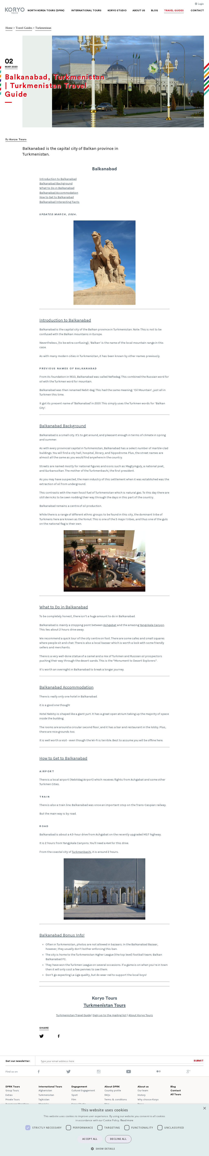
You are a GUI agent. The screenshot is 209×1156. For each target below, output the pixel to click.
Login (200, 4)
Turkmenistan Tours (104, 1005)
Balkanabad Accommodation (58, 192)
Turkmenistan (43, 27)
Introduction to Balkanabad (58, 179)
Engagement (79, 1086)
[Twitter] (41, 1036)
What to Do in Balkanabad (56, 188)
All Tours (175, 1094)
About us (143, 1086)
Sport (74, 1095)
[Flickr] (158, 1071)
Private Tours (13, 1099)
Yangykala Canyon (152, 625)
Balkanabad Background (55, 183)
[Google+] (189, 1072)
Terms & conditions (115, 1099)
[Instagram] (98, 1072)
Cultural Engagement (83, 1090)
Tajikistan (44, 1099)
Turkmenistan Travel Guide (73, 1015)
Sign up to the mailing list (110, 1015)
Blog (173, 1086)
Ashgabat (109, 625)
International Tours (50, 1086)
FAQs (107, 1095)
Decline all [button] (118, 1139)
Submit (198, 1060)
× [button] (204, 1108)
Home (9, 27)
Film (73, 1099)
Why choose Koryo (148, 1099)
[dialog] (104, 1130)
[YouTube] (128, 1072)
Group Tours (12, 1090)
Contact (175, 1090)
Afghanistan (45, 1090)
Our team (143, 1090)
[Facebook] (59, 1036)
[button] (104, 1148)
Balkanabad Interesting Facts (59, 202)
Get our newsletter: (18, 1061)
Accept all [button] (90, 1139)
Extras (9, 1095)
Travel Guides (24, 27)
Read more (126, 1120)
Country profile (112, 1090)
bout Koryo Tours (141, 1015)
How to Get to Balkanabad (56, 197)
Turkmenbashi (81, 852)
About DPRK (112, 1086)
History (142, 1095)
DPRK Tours (13, 1086)
